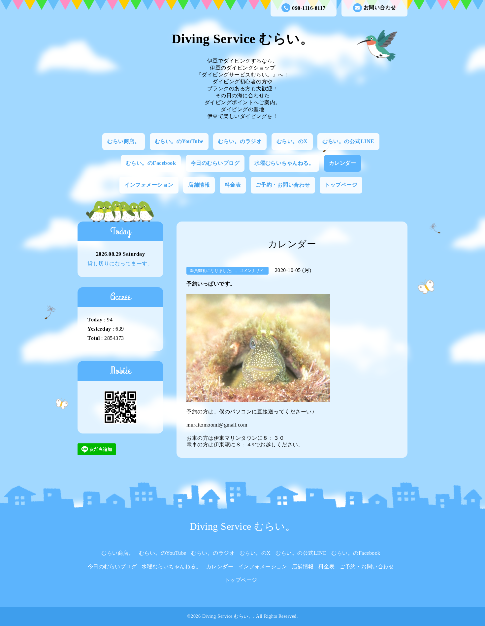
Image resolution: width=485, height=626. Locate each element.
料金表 (233, 185)
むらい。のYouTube (179, 141)
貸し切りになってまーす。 (120, 263)
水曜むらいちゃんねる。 (284, 163)
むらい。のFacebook (151, 163)
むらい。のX (292, 141)
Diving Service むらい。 (243, 38)
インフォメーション (149, 185)
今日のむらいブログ (215, 163)
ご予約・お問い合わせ (283, 185)
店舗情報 (199, 185)
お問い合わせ (380, 7)
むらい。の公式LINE (348, 141)
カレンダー (342, 163)
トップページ (341, 185)
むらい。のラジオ (240, 141)
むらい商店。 (123, 141)
